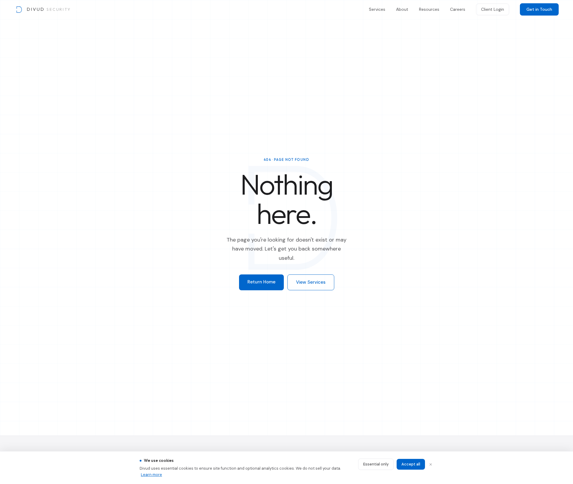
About (402, 9)
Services (377, 9)
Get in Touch (539, 9)
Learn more (151, 474)
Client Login (492, 9)
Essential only (376, 464)
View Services (311, 282)
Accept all (410, 464)
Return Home (261, 282)
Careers (457, 9)
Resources (429, 9)
